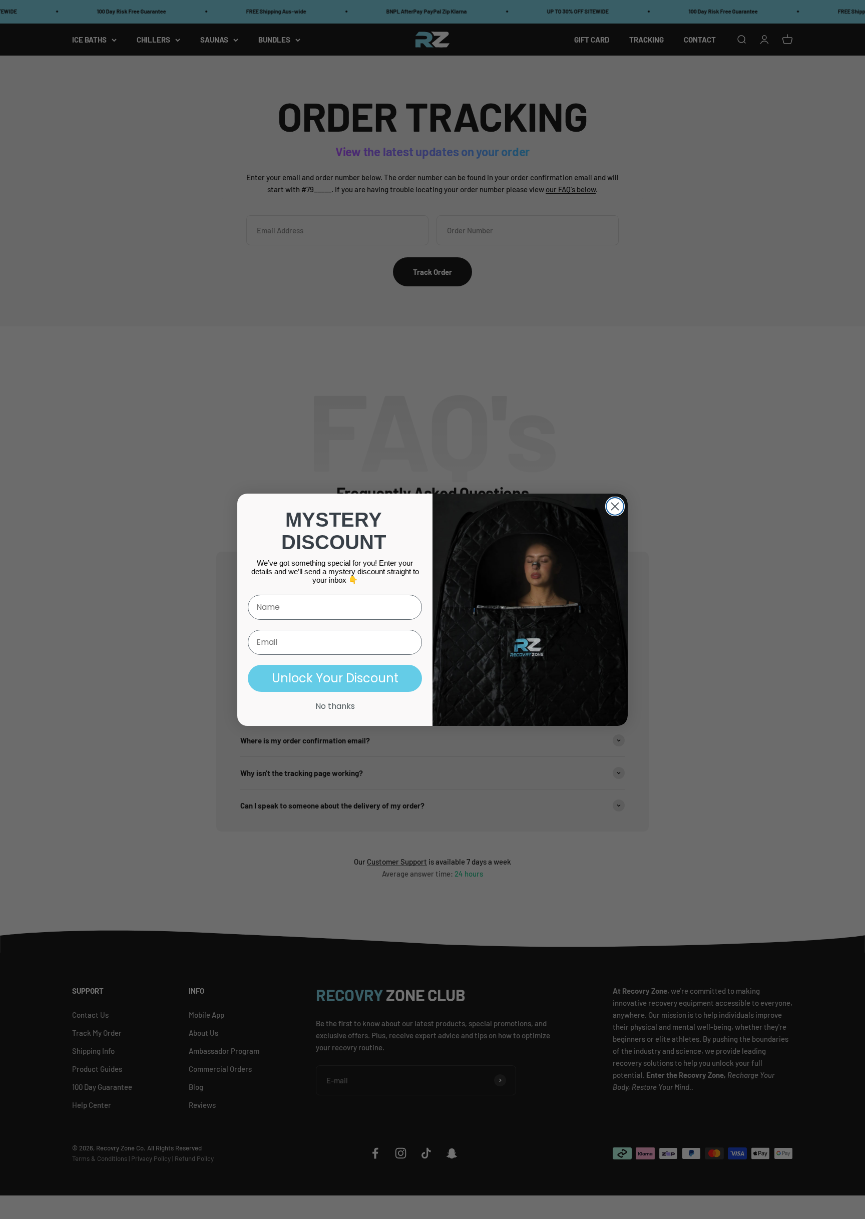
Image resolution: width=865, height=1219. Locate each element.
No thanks (335, 706)
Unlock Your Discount (335, 678)
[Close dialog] (615, 506)
